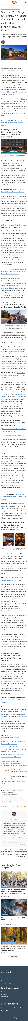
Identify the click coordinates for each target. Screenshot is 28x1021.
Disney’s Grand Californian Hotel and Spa (10, 794)
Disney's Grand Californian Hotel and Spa (10, 798)
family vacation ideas (13, 77)
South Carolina (22, 799)
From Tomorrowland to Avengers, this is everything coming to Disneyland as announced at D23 (14, 891)
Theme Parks (17, 9)
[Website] (19, 844)
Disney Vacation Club (14, 260)
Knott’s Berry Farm (21, 293)
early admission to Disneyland (10, 389)
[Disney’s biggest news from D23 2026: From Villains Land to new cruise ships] (14, 907)
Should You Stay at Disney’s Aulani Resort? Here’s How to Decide (14, 497)
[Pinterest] (21, 806)
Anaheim (18, 165)
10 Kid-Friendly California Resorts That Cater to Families (14, 700)
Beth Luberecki (6, 952)
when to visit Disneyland (9, 92)
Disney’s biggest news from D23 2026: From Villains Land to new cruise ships (13, 920)
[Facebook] (13, 806)
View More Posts (14, 819)
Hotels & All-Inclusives (9, 9)
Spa (3, 801)
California (15, 790)
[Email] (25, 806)
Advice (3, 9)
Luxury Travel (14, 799)
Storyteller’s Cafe (9, 625)
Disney (20, 790)
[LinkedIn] (24, 844)
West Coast (9, 801)
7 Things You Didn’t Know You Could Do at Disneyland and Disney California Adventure (13, 271)
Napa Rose (15, 615)
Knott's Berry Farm (6, 799)
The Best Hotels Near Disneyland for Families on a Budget (12, 122)
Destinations (5, 942)
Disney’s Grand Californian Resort (9, 796)
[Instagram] (23, 844)
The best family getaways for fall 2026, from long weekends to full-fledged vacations (13, 948)
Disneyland (22, 798)
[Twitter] (17, 806)
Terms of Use (18, 1017)
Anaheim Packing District (13, 295)
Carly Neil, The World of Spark (9, 924)
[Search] (26, 2)
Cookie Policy (16, 1019)
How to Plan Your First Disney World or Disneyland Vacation (13, 375)
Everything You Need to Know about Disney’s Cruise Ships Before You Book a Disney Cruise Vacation (13, 749)
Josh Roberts (20, 70)
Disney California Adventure (8, 792)
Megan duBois (10, 41)
